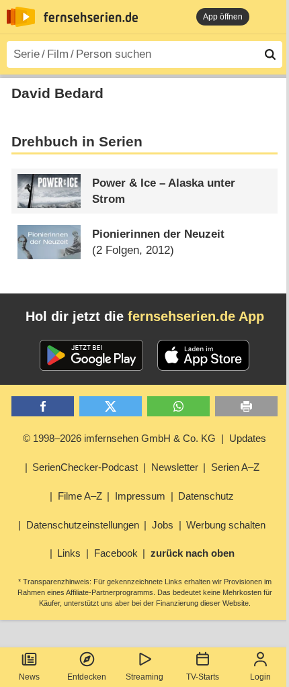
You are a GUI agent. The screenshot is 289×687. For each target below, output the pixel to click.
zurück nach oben (193, 553)
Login (260, 677)
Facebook (116, 553)
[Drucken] (246, 406)
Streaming (144, 677)
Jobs (162, 525)
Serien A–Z (235, 467)
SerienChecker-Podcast (85, 467)
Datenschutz (206, 496)
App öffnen (223, 16)
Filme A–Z (80, 496)
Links (69, 553)
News (29, 677)
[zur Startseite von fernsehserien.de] (21, 17)
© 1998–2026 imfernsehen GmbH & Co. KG (119, 438)
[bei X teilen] (110, 406)
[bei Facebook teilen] (42, 406)
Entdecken (86, 677)
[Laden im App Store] (203, 355)
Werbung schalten (225, 525)
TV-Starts (202, 677)
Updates (247, 438)
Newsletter (174, 467)
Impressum (140, 496)
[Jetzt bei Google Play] (92, 355)
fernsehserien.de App (196, 316)
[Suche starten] (270, 54)
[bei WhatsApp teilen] (178, 406)
